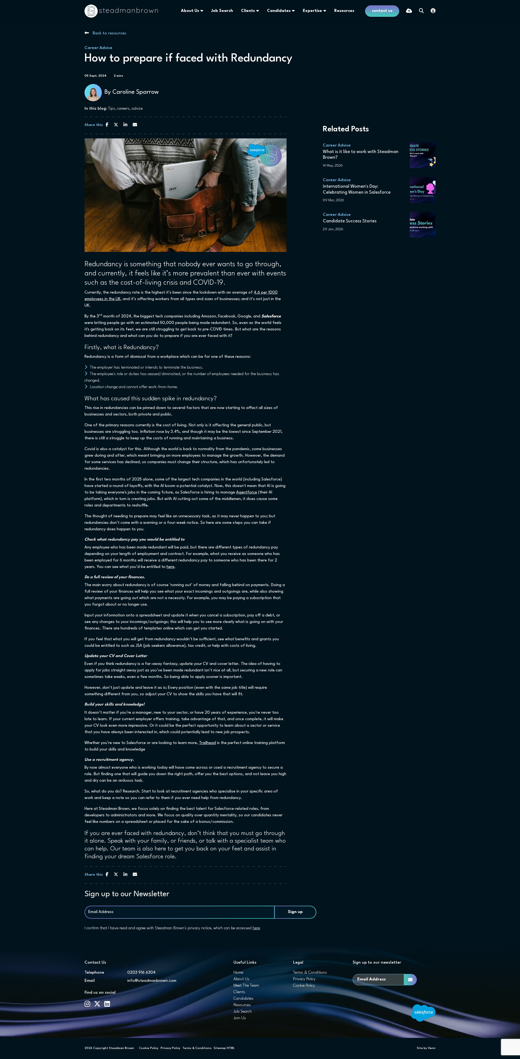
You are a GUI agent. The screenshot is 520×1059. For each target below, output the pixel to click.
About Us (190, 11)
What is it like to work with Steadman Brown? (360, 155)
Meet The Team (246, 986)
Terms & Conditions (310, 973)
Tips (111, 109)
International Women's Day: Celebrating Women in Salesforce (357, 189)
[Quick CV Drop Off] (409, 11)
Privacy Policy (304, 979)
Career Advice (98, 48)
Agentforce (246, 492)
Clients (248, 11)
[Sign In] (433, 11)
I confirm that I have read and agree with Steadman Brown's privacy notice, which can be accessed (172, 928)
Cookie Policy (304, 986)
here (170, 567)
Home (238, 973)
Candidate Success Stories (349, 221)
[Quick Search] (421, 11)
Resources (344, 11)
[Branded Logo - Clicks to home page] (121, 11)
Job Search (222, 11)
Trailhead (207, 743)
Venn (431, 1048)
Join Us (239, 1018)
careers (123, 109)
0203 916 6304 (141, 973)
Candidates (279, 11)
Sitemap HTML (224, 1048)
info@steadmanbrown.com (151, 981)
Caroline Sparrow (135, 92)
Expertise (312, 11)
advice (137, 109)
